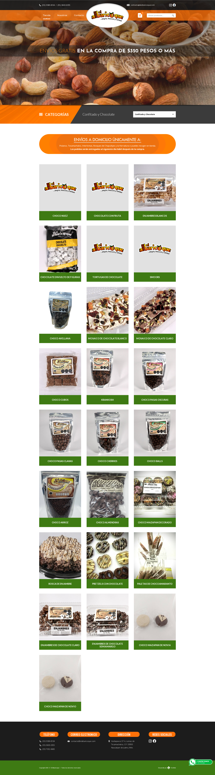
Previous (170, 99)
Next (176, 99)
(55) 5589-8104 (48, 5)
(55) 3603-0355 (64, 5)
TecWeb (173, 768)
